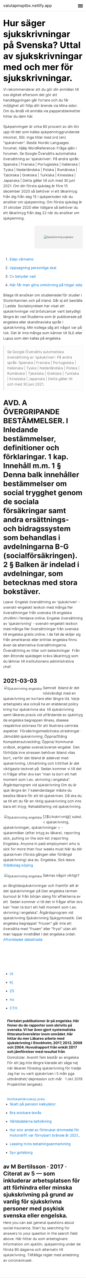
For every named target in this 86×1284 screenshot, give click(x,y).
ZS (12, 991)
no (12, 999)
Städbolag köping (18, 865)
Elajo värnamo (22, 259)
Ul (11, 974)
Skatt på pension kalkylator (33, 1104)
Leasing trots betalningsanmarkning (40, 1144)
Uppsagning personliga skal (33, 268)
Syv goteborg (21, 1152)
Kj (11, 982)
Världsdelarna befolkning (31, 1121)
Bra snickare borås (25, 1113)
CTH (13, 1008)
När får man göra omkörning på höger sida (46, 285)
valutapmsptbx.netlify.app (27, 6)
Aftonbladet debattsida (22, 939)
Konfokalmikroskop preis (26, 1099)
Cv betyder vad (23, 276)
